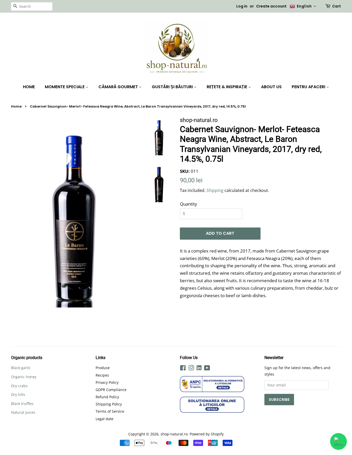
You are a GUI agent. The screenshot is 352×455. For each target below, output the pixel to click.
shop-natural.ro (174, 434)
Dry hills (18, 394)
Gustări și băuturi (173, 87)
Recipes (102, 375)
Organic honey (23, 376)
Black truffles (22, 403)
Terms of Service (110, 411)
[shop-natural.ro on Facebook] (183, 368)
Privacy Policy (107, 382)
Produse (103, 367)
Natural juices (23, 412)
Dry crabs (19, 385)
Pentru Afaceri (309, 87)
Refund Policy (107, 396)
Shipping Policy (109, 404)
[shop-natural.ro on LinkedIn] (199, 368)
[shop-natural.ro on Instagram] (191, 368)
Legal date (104, 418)
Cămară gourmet (118, 87)
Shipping (214, 190)
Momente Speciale (65, 87)
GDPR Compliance (111, 389)
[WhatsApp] (338, 441)
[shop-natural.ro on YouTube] (207, 368)
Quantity (188, 204)
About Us (271, 87)
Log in (241, 6)
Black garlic (21, 367)
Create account (271, 6)
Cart (336, 6)
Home (29, 87)
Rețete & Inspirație (227, 87)
